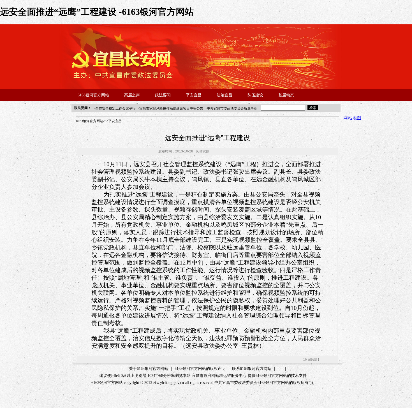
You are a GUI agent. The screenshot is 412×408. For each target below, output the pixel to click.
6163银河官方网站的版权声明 (200, 369)
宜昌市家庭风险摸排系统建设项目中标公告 (171, 108)
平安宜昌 (194, 95)
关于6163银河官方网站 (148, 369)
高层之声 (132, 95)
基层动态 (286, 95)
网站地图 (352, 117)
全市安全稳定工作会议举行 (115, 108)
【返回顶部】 (311, 359)
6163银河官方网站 (93, 95)
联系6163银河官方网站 (251, 369)
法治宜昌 (224, 95)
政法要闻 (163, 95)
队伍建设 (255, 95)
